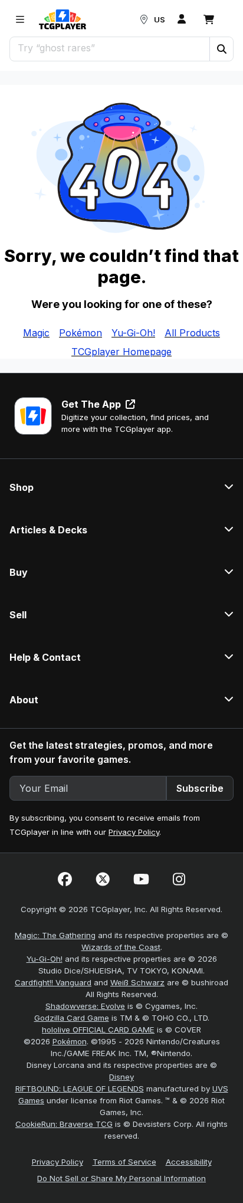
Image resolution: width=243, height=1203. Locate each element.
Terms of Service (124, 1161)
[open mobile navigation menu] (20, 19)
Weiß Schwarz (137, 982)
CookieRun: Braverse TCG (64, 1124)
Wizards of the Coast (120, 947)
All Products (192, 333)
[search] (110, 47)
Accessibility (189, 1161)
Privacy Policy (134, 832)
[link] (62, 19)
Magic (36, 333)
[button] (221, 49)
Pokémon (80, 333)
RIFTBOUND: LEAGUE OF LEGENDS (79, 1088)
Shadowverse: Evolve (85, 1006)
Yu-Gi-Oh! (133, 333)
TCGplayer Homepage (121, 352)
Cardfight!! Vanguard (53, 982)
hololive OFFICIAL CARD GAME (98, 1029)
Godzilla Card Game (71, 1017)
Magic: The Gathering (55, 935)
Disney (121, 1076)
